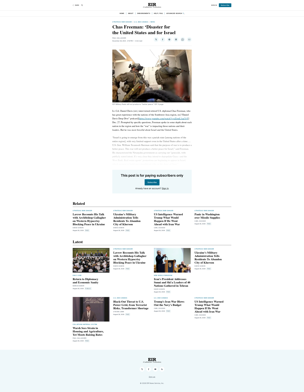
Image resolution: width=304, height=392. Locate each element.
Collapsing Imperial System (85, 324)
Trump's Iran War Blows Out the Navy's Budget (169, 303)
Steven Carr (118, 312)
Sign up (152, 377)
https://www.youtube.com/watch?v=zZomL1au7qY (163, 118)
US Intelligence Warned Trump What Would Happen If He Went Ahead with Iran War (168, 219)
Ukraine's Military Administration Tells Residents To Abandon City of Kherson (126, 219)
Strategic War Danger (122, 22)
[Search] (82, 5)
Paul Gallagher (119, 38)
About (131, 13)
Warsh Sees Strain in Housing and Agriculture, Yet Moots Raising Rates (88, 331)
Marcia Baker (78, 286)
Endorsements (143, 13)
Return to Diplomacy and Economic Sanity (85, 280)
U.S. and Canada (141, 22)
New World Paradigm (163, 275)
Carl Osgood (159, 228)
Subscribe (225, 5)
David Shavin (78, 228)
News (152, 22)
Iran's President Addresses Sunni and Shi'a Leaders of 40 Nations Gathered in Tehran (172, 282)
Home (122, 13)
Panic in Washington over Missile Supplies (207, 216)
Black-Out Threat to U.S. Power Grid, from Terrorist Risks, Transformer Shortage (131, 304)
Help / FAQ (158, 13)
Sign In (214, 5)
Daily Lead (77, 275)
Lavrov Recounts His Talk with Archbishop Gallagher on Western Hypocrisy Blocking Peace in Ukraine (89, 219)
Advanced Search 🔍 (175, 13)
